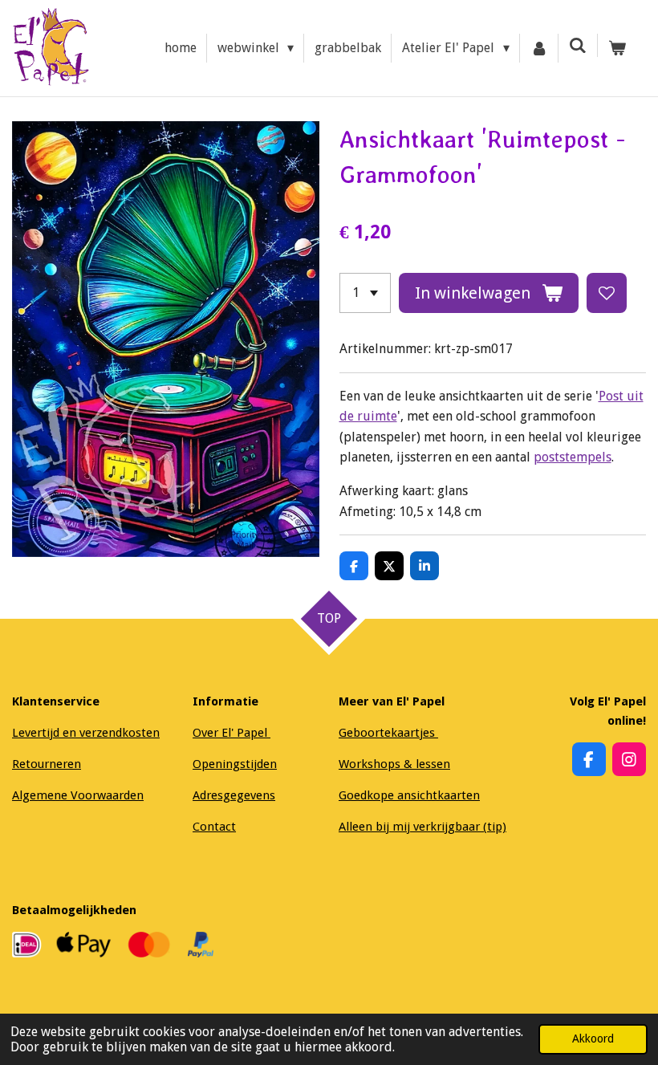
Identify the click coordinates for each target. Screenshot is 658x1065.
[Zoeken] (577, 45)
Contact (214, 826)
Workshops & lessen (394, 764)
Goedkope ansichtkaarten (409, 795)
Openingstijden (235, 764)
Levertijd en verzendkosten (86, 733)
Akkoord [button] (593, 1038)
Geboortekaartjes (388, 733)
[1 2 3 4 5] (365, 293)
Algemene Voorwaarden (78, 795)
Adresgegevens (234, 795)
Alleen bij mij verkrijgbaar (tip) (422, 826)
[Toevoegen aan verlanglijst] (607, 293)
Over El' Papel (231, 733)
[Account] (539, 48)
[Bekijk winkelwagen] (617, 48)
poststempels (572, 457)
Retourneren (46, 764)
